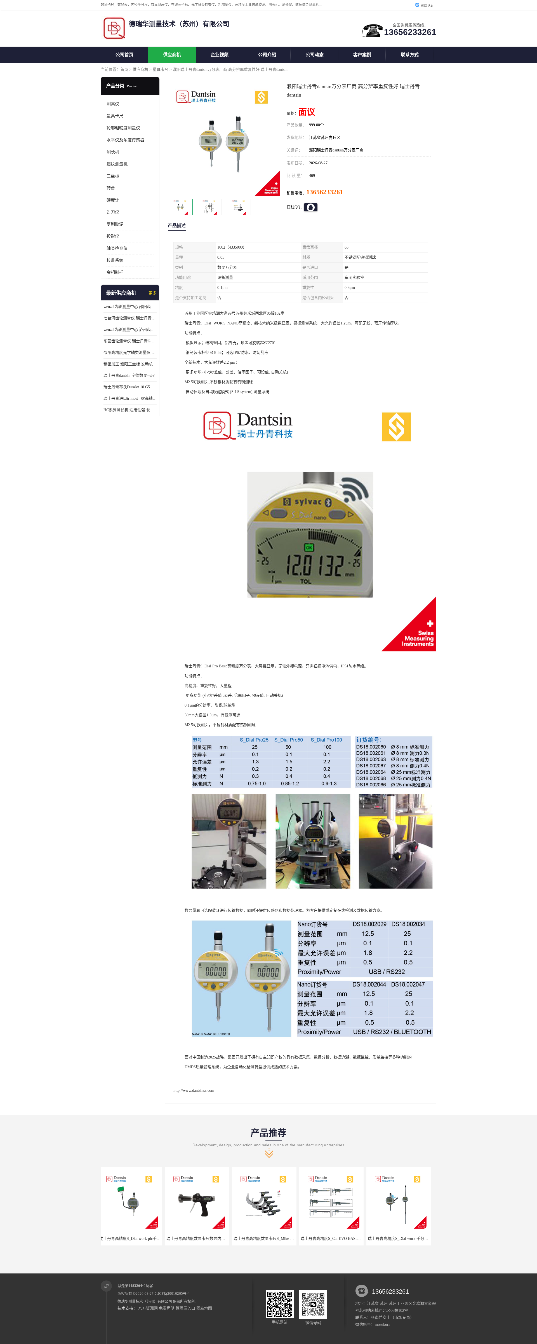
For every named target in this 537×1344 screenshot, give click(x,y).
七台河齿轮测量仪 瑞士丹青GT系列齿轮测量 (130, 318)
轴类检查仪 (117, 248)
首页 (124, 69)
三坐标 (113, 176)
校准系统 (115, 260)
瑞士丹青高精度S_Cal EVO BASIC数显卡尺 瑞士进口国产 (285, 1239)
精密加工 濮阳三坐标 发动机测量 (130, 364)
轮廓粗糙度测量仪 (123, 128)
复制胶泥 (115, 224)
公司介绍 (267, 54)
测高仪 (113, 104)
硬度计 (113, 200)
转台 (111, 188)
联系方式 (410, 54)
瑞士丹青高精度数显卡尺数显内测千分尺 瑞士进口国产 (149, 1239)
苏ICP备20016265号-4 (172, 1293)
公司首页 (124, 54)
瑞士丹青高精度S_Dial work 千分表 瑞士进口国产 (345, 1239)
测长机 (113, 152)
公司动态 (315, 54)
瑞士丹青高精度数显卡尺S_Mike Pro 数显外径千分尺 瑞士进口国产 (226, 1239)
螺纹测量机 (117, 164)
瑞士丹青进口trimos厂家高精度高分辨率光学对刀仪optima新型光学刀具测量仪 (130, 398)
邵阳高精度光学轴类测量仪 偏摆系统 (130, 352)
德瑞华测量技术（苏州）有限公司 (144, 1301)
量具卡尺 (160, 69)
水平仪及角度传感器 (125, 140)
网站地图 (204, 1308)
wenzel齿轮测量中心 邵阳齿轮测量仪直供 (130, 307)
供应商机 (172, 54)
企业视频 (220, 54)
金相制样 (115, 272)
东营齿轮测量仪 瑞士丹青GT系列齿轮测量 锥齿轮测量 (130, 341)
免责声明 (167, 1308)
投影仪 (113, 236)
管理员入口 (185, 1308)
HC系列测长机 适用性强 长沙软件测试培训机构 (130, 410)
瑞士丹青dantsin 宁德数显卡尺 (129, 375)
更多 (152, 293)
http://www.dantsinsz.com (193, 1090)
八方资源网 (148, 1308)
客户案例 (362, 54)
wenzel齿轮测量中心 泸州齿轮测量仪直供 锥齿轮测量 (130, 330)
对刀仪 (113, 212)
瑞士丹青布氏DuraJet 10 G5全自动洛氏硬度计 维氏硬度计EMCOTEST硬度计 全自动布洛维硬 (130, 387)
